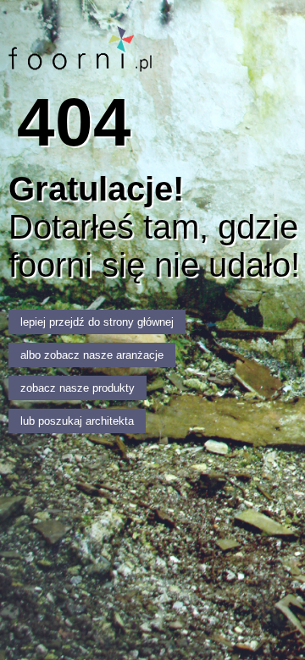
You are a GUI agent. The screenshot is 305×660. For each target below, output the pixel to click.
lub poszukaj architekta (77, 421)
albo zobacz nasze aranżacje (92, 355)
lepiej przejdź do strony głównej (97, 322)
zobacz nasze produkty (77, 388)
